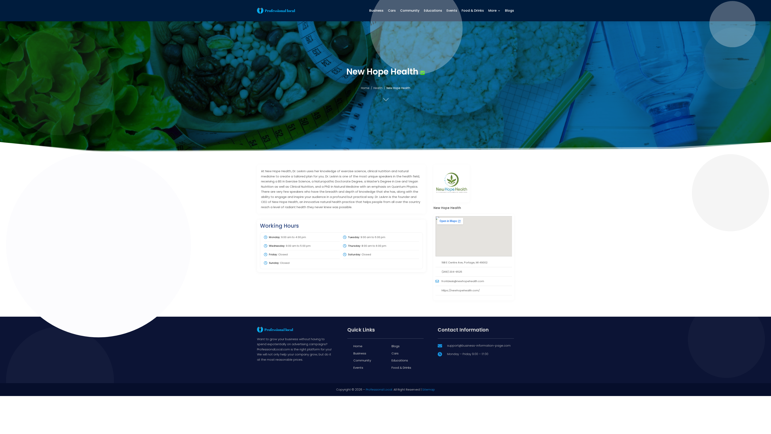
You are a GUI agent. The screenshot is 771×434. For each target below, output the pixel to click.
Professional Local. (379, 389)
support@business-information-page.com (479, 345)
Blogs (509, 10)
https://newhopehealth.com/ (461, 290)
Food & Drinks (473, 10)
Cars (392, 10)
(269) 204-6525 (452, 272)
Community (409, 10)
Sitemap (428, 389)
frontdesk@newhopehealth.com (463, 281)
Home (365, 88)
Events (452, 10)
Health (377, 88)
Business (376, 10)
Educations (433, 10)
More (492, 10)
